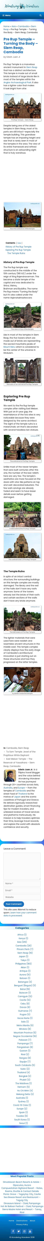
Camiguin (23, 996)
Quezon (23, 1050)
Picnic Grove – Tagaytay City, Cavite (22, 1194)
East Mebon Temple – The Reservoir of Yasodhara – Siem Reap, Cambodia (19, 763)
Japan (17, 796)
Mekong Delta (23, 1094)
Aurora (22, 974)
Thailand (22, 793)
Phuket (23, 1079)
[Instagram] (24, 1231)
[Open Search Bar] (40, 15)
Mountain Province (23, 1032)
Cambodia (23, 26)
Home (7, 26)
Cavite (23, 1000)
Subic (23, 1068)
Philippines (20, 963)
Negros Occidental (22, 1036)
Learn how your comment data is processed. (20, 914)
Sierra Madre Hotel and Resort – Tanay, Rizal (22, 1211)
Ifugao (23, 1014)
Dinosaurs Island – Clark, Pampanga (22, 1203)
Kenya (22, 938)
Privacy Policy (22, 1224)
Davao (23, 1007)
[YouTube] (30, 1231)
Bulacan (23, 992)
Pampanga (23, 1043)
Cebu (23, 1003)
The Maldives (22, 1083)
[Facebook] (13, 1231)
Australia (8, 787)
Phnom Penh (23, 949)
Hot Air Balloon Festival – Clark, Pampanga (22, 1206)
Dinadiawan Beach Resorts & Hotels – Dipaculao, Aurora (22, 1184)
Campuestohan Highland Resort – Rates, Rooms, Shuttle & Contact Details (22, 1190)
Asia (14, 26)
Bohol (23, 989)
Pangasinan (23, 1047)
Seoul (22, 1123)
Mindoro (23, 1029)
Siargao (23, 1058)
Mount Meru (9, 346)
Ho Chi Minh (23, 1090)
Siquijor (23, 1061)
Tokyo (23, 960)
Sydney (22, 1101)
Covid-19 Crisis (20, 1105)
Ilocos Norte (23, 1018)
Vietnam (21, 1087)
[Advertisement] (22, 179)
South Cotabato (23, 1065)
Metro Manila (23, 1025)
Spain (22, 1112)
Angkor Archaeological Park (17, 82)
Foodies (20, 1116)
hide (19, 243)
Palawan (23, 1039)
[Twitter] (18, 1231)
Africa (20, 934)
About (32, 1220)
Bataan (23, 978)
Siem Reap (31, 67)
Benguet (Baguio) (23, 985)
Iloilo (23, 1021)
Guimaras (23, 1010)
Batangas (23, 981)
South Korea (20, 1119)
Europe (21, 787)
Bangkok (23, 1076)
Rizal (23, 1054)
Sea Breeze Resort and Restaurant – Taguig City (22, 1199)
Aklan (23, 967)
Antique (23, 971)
